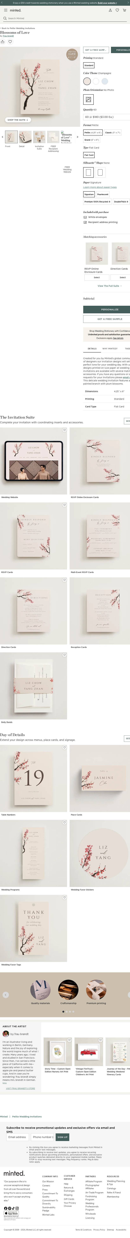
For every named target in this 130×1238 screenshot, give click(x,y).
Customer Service (69, 1177)
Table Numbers (8, 815)
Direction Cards (8, 647)
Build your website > (107, 2)
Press (45, 1189)
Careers (46, 1185)
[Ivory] (96, 81)
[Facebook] (6, 1208)
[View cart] (124, 10)
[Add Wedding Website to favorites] (64, 430)
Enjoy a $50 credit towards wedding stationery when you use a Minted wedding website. (55, 2)
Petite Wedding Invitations (27, 1116)
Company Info (50, 1176)
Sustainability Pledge (48, 1209)
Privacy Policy (99, 1229)
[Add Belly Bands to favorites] (64, 655)
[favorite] (10, 41)
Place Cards (76, 815)
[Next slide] (77, 136)
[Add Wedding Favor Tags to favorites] (64, 897)
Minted (4, 1116)
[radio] (89, 65)
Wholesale (90, 1213)
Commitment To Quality (50, 1195)
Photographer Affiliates (92, 1187)
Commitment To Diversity (50, 1202)
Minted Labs (48, 1214)
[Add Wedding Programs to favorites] (64, 822)
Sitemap (110, 1229)
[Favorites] (117, 10)
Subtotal (88, 298)
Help (66, 1183)
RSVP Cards (7, 572)
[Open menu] (5, 10)
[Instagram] (17, 1208)
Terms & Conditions (83, 1229)
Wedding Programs (10, 890)
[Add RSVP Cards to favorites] (64, 505)
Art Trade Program (94, 1192)
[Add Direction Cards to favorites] (64, 580)
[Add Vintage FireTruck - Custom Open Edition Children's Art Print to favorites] (100, 1040)
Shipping (68, 1194)
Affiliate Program (93, 1181)
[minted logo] (15, 10)
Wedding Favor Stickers (82, 890)
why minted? (109, 348)
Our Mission (48, 1181)
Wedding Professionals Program (91, 1206)
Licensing (89, 1217)
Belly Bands (6, 722)
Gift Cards (69, 1198)
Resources (113, 1176)
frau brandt (8, 36)
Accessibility (121, 1229)
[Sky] (105, 81)
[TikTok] (13, 1208)
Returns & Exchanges (69, 1189)
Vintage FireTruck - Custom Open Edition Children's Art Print (86, 1072)
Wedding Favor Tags (11, 964)
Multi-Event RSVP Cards (82, 572)
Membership (113, 1196)
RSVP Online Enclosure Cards (85, 497)
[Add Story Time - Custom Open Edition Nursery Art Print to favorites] (69, 1040)
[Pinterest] (9, 1208)
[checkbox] (96, 277)
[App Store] (19, 1213)
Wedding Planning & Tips (116, 1183)
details (92, 348)
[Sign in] (110, 10)
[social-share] (2, 41)
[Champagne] (87, 81)
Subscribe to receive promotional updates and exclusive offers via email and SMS (60, 1129)
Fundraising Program (91, 1198)
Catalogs (111, 1188)
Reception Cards (79, 647)
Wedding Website (9, 497)
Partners (90, 1176)
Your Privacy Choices (70, 1204)
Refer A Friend (114, 1192)
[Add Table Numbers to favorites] (64, 747)
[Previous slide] (2, 136)
